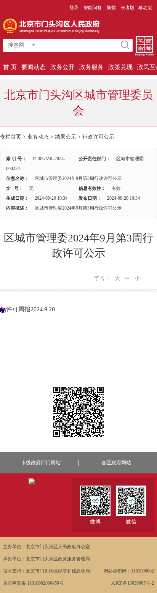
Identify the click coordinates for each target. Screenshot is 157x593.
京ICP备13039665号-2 (132, 583)
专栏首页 (10, 137)
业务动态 (38, 137)
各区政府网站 (116, 462)
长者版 (128, 7)
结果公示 (65, 137)
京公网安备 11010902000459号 (33, 583)
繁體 (111, 7)
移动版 (145, 7)
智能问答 (92, 7)
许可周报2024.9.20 (30, 309)
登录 (73, 7)
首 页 (10, 67)
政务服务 (91, 67)
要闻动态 (33, 67)
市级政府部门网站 (41, 462)
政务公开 (62, 67)
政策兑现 (120, 67)
